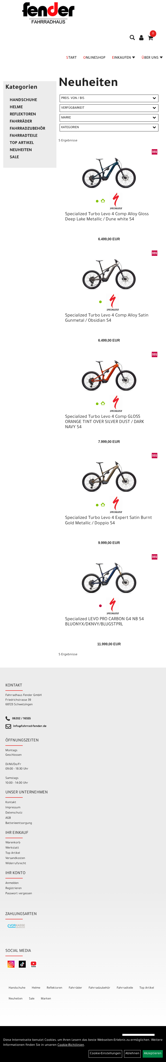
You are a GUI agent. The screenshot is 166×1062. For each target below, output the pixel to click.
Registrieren (13, 888)
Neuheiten (21, 150)
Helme (16, 107)
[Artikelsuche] (132, 39)
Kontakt (10, 802)
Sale (14, 157)
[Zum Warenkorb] (150, 39)
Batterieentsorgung (18, 823)
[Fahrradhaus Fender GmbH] (48, 13)
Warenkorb (12, 842)
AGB (8, 818)
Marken (46, 999)
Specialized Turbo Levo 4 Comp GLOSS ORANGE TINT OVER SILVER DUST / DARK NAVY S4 (104, 422)
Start (71, 58)
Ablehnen (132, 1054)
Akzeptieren (152, 1054)
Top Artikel (22, 143)
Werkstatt (12, 848)
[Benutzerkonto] (141, 38)
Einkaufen (121, 58)
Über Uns (150, 58)
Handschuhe (23, 100)
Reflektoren (23, 115)
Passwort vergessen (18, 893)
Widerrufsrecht (15, 863)
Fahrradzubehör (27, 129)
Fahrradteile (23, 136)
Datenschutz (13, 813)
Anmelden (12, 883)
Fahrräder (21, 122)
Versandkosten (15, 858)
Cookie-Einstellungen (105, 1054)
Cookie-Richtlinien (70, 1045)
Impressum (12, 807)
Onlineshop (94, 58)
